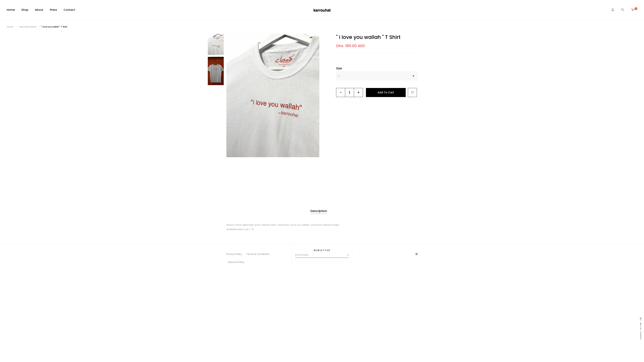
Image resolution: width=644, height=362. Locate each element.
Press (53, 10)
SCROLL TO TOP (641, 330)
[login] (612, 10)
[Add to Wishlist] (412, 92)
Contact (69, 10)
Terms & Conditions (258, 254)
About (39, 10)
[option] (272, 95)
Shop (24, 10)
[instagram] (417, 254)
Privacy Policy (234, 254)
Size (339, 68)
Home (11, 10)
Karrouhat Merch (27, 26)
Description (318, 211)
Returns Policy (236, 262)
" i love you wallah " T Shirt (368, 37)
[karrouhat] (322, 10)
